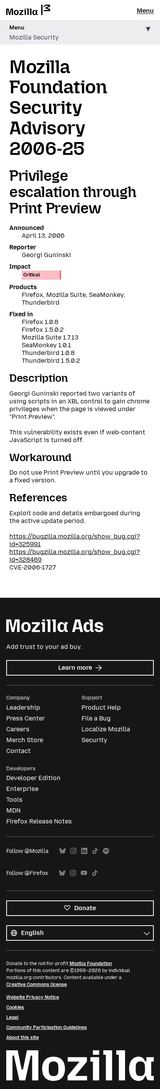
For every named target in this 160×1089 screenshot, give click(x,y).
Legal (12, 1017)
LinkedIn (84, 851)
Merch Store (24, 740)
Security (94, 740)
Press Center (25, 718)
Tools (14, 799)
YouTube (84, 873)
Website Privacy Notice (32, 997)
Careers (18, 729)
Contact (18, 751)
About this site (22, 1037)
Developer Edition (33, 778)
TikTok (95, 851)
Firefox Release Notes (39, 821)
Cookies (15, 1007)
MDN (13, 810)
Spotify (106, 851)
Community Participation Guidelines (46, 1027)
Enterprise (22, 788)
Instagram (73, 851)
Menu (145, 10)
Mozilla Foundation (91, 963)
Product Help (101, 707)
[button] (80, 33)
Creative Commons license (36, 984)
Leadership (23, 707)
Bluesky (62, 851)
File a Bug (96, 718)
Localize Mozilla (106, 729)
